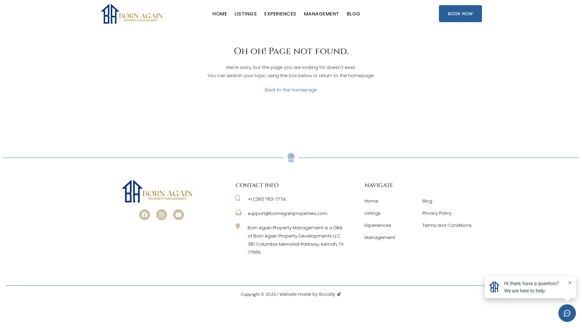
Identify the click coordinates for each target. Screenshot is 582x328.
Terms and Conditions (447, 225)
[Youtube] (178, 214)
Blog (353, 13)
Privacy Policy (437, 213)
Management (321, 13)
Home (219, 13)
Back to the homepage (291, 90)
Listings (246, 13)
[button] (144, 214)
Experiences (280, 13)
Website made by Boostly (307, 294)
